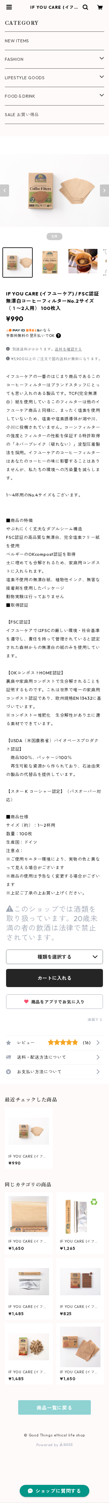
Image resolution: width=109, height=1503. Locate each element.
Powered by (48, 1445)
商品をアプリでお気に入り (57, 1002)
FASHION (14, 59)
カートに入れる (54, 978)
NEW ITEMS (17, 41)
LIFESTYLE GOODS (25, 77)
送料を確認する (68, 349)
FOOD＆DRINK (20, 96)
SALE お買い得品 (22, 114)
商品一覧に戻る (54, 1408)
